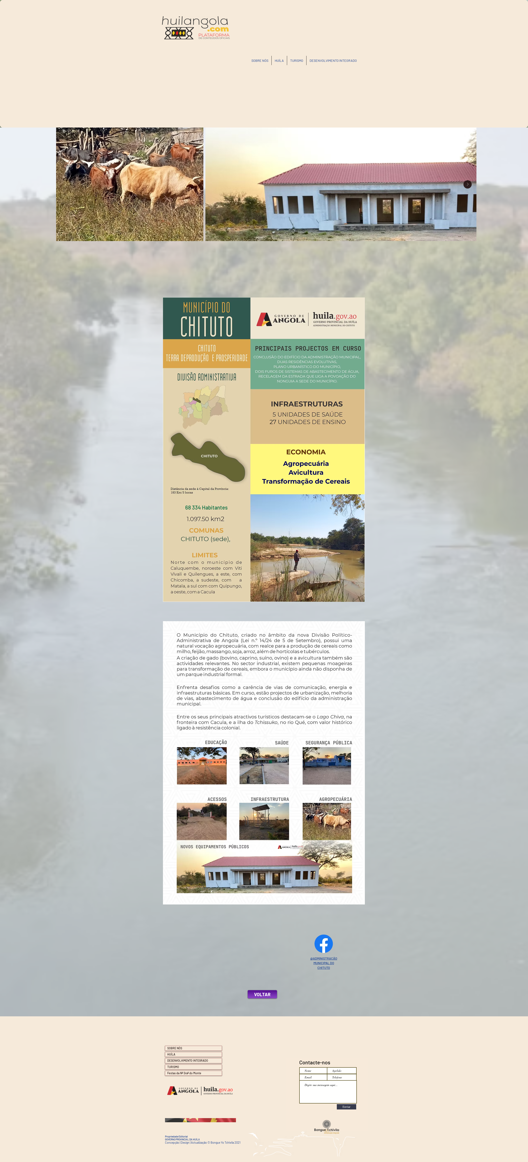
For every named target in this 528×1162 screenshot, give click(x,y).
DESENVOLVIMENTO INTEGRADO (187, 1060)
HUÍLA (171, 1054)
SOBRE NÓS (174, 1048)
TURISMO (173, 1067)
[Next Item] (467, 184)
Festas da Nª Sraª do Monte (184, 1073)
